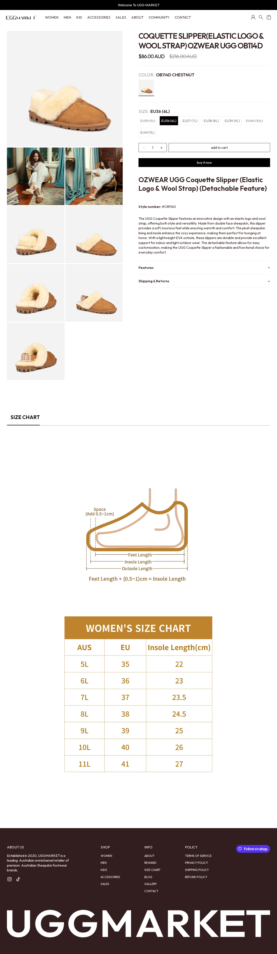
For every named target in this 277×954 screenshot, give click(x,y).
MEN (67, 17)
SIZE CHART (152, 870)
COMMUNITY (159, 17)
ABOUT (137, 17)
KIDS (104, 870)
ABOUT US (15, 847)
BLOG (148, 877)
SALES (121, 17)
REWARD (150, 863)
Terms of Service (198, 856)
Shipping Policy (197, 870)
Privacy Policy (196, 863)
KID (79, 17)
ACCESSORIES (98, 17)
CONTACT (183, 17)
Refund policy (196, 877)
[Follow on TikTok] (18, 879)
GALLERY (150, 884)
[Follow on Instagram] (9, 879)
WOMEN (51, 17)
